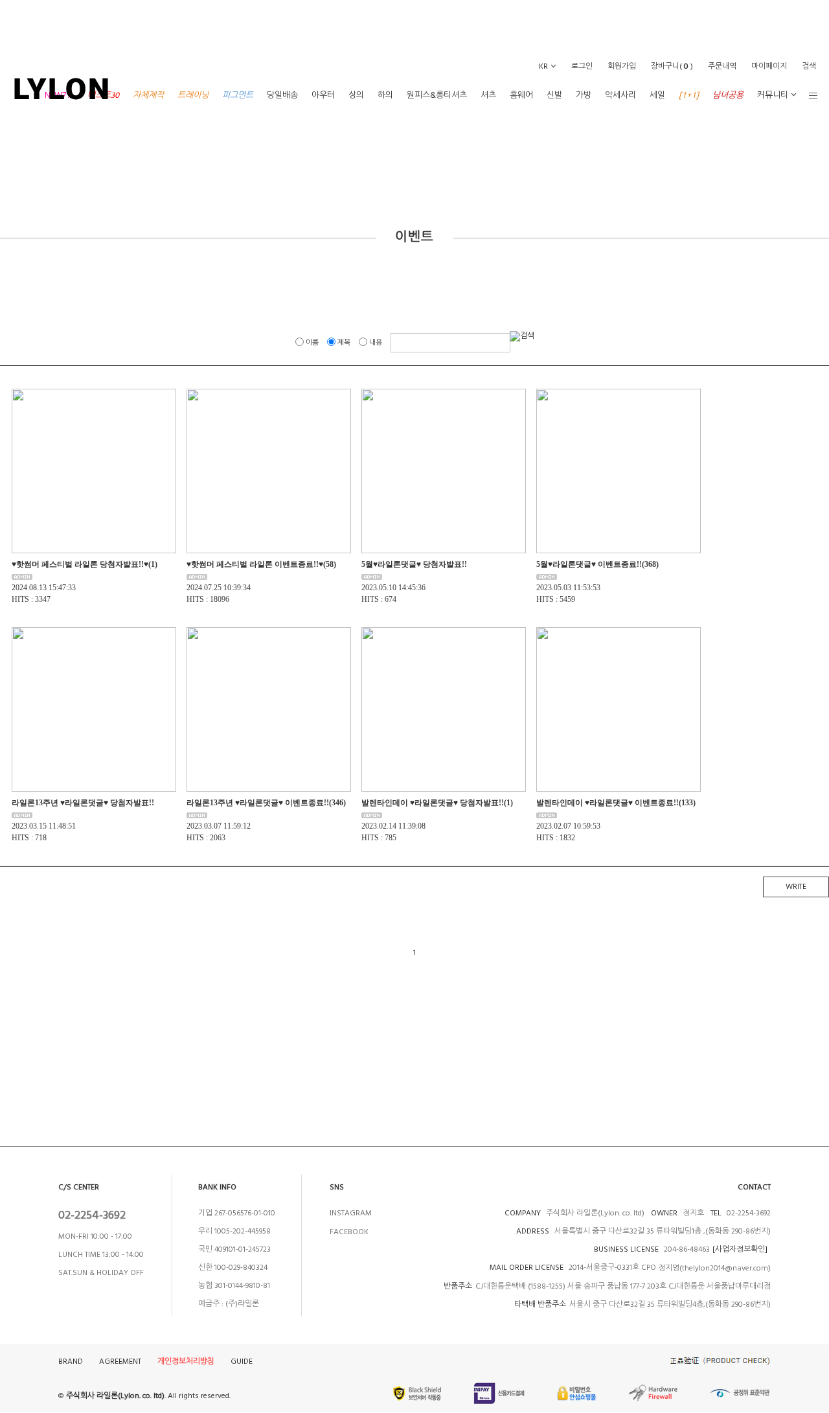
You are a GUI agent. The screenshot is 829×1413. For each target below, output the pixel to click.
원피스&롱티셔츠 (437, 95)
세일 (657, 95)
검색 (809, 66)
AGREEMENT (120, 1361)
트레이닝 (193, 95)
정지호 (692, 1213)
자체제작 (148, 95)
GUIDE (242, 1361)
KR (543, 66)
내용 (375, 342)
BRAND (70, 1361)
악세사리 (620, 95)
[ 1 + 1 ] (689, 95)
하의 (385, 95)
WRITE (796, 886)
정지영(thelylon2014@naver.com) (714, 1268)
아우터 (323, 95)
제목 (343, 342)
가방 (583, 95)
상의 (356, 95)
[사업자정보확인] (739, 1249)
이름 (312, 342)
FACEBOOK (349, 1231)
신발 (554, 95)
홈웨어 (521, 95)
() (672, 66)
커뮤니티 (772, 95)
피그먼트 (237, 95)
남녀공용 (728, 95)
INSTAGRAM (351, 1213)
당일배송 (282, 95)
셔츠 (488, 95)
